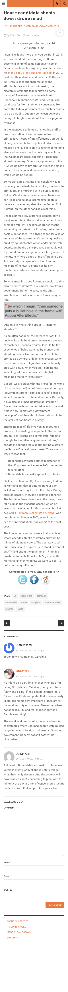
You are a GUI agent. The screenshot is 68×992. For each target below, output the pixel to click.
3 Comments (32, 35)
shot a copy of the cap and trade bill (29, 72)
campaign (42, 595)
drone (24, 602)
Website (8, 890)
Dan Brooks (15, 26)
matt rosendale (52, 602)
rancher (9, 608)
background (26, 595)
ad (14, 595)
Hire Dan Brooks (16, 926)
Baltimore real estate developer (36, 513)
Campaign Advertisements (42, 26)
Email (7, 876)
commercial (11, 602)
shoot (20, 608)
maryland (36, 602)
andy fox (22, 671)
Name (7, 862)
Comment (9, 807)
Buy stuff (12, 937)
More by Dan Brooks (18, 932)
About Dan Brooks (17, 921)
